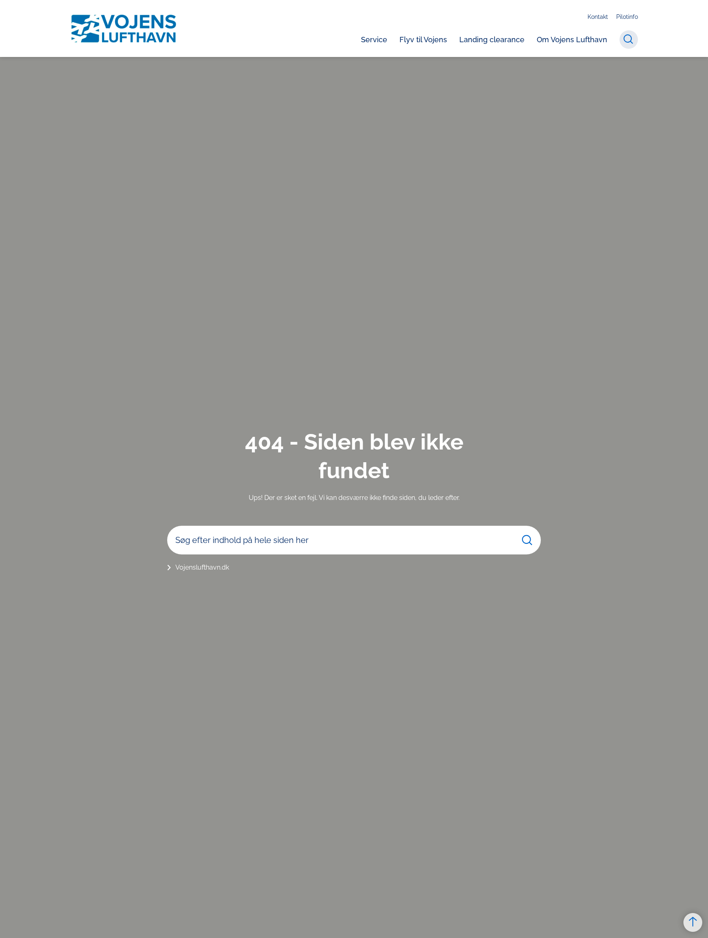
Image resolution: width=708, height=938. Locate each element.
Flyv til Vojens (423, 39)
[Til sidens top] (693, 922)
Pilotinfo (627, 17)
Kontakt (598, 17)
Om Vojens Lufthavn (572, 39)
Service (374, 39)
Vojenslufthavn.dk (202, 567)
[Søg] (527, 540)
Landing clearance (491, 39)
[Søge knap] (629, 39)
